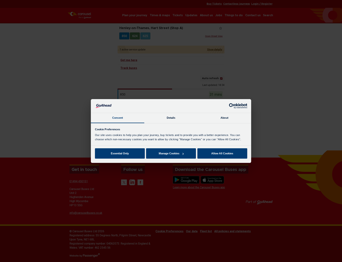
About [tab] (224, 117)
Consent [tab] (117, 117)
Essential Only (120, 153)
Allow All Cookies (222, 153)
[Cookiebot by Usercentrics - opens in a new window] (231, 106)
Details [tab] (171, 117)
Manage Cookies (169, 153)
